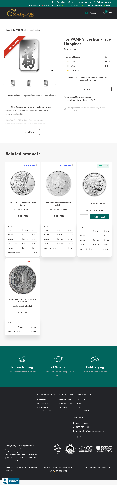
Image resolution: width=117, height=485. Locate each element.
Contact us (42, 400)
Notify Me (88, 89)
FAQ (79, 407)
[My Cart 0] (104, 13)
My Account (42, 403)
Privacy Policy (43, 407)
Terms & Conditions (45, 411)
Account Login (65, 400)
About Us (81, 400)
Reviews (50, 95)
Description (12, 95)
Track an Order (65, 403)
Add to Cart (99, 217)
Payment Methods (85, 411)
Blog (79, 403)
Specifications (33, 95)
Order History (65, 407)
